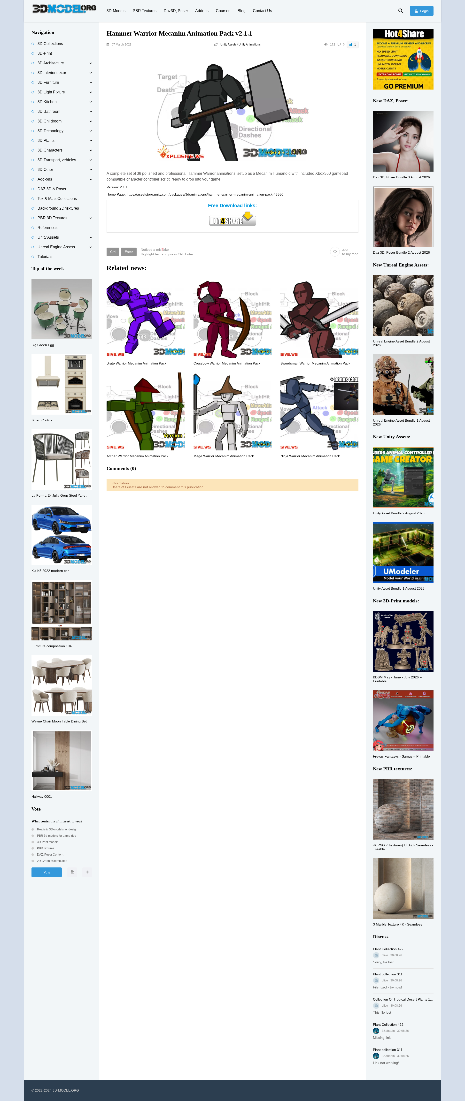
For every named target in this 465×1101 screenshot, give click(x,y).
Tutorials (45, 257)
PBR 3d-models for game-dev (56, 835)
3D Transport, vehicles (57, 160)
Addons (202, 11)
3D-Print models (47, 842)
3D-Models (116, 11)
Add (350, 252)
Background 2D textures (58, 208)
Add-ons (45, 179)
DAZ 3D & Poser (52, 189)
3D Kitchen (47, 102)
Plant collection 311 (388, 974)
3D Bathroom (49, 111)
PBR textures (45, 848)
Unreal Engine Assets (56, 247)
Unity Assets (228, 44)
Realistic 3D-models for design (57, 829)
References (47, 228)
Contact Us (262, 11)
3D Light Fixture (51, 92)
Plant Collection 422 (388, 949)
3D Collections (50, 44)
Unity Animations (250, 44)
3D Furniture (48, 82)
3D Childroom (50, 121)
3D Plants (46, 140)
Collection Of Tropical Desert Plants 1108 (403, 999)
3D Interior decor (52, 73)
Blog (242, 11)
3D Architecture (51, 63)
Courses (223, 11)
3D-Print (45, 53)
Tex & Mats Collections (57, 199)
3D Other (45, 169)
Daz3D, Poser (176, 11)
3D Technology (50, 131)
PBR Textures (144, 11)
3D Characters (50, 150)
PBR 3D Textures (52, 218)
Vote (46, 872)
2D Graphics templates (51, 861)
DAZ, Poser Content (49, 854)
